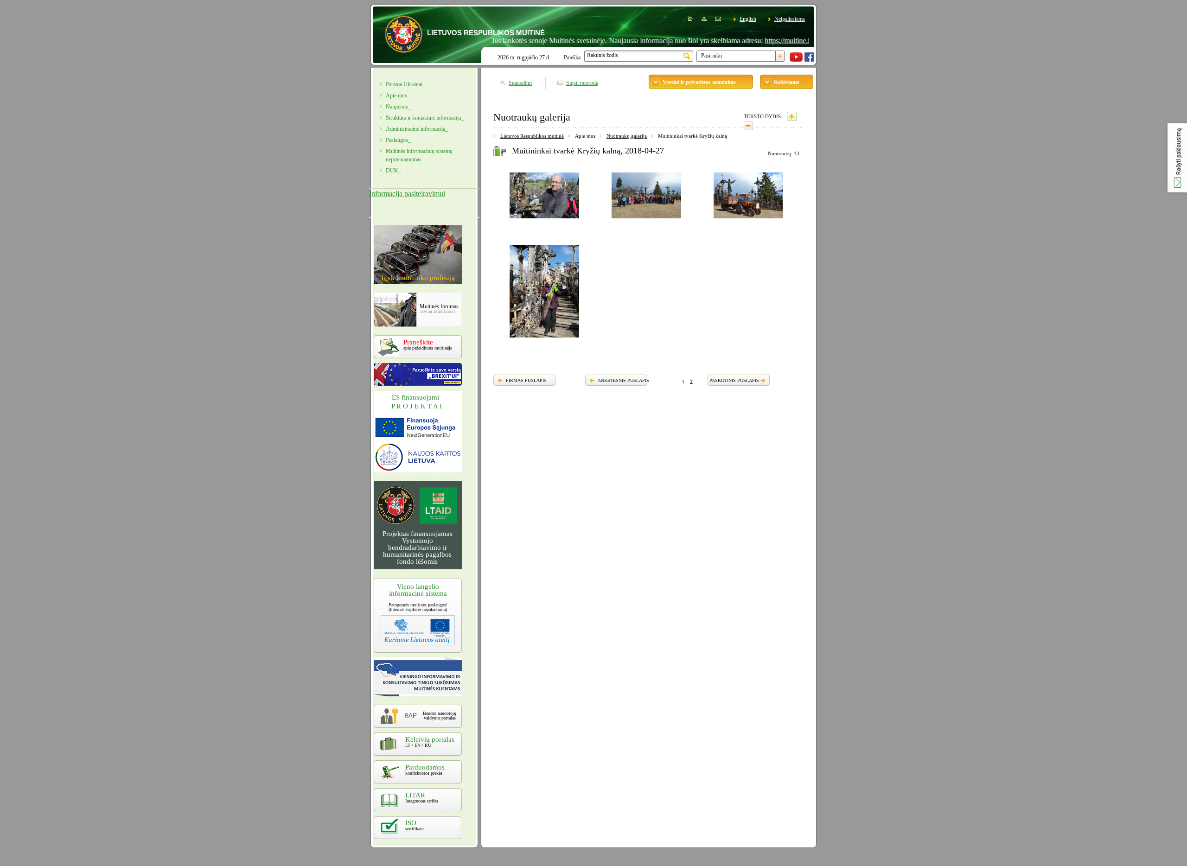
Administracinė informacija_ (417, 129)
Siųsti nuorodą (582, 83)
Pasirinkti (711, 55)
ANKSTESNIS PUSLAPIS (623, 380)
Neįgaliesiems (789, 19)
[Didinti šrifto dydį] (792, 116)
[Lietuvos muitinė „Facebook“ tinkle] (809, 60)
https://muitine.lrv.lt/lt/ (773, 41)
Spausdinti (520, 83)
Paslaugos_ (398, 140)
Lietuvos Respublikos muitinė (532, 136)
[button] (1177, 157)
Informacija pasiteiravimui (407, 193)
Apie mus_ (398, 95)
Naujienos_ (398, 106)
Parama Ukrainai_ (405, 84)
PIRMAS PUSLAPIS (526, 380)
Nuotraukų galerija (626, 136)
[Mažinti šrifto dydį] (748, 125)
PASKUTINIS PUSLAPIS (734, 380)
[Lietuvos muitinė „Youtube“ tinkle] (796, 60)
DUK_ (393, 170)
